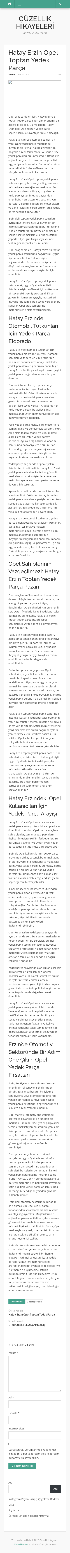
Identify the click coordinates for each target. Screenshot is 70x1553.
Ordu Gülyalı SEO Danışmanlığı (27, 1324)
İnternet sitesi (16, 1428)
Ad (11, 1397)
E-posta (14, 1413)
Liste (11, 1504)
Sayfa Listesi (15, 1510)
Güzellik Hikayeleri (35, 22)
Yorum (13, 1353)
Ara (10, 1482)
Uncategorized (34, 1301)
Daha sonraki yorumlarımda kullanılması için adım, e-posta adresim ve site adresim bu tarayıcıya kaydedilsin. (33, 1454)
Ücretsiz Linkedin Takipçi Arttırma (28, 1515)
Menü (18, 4)
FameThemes (21, 1544)
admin (11, 74)
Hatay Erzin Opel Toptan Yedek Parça (31, 1314)
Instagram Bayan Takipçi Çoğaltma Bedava (33, 1499)
